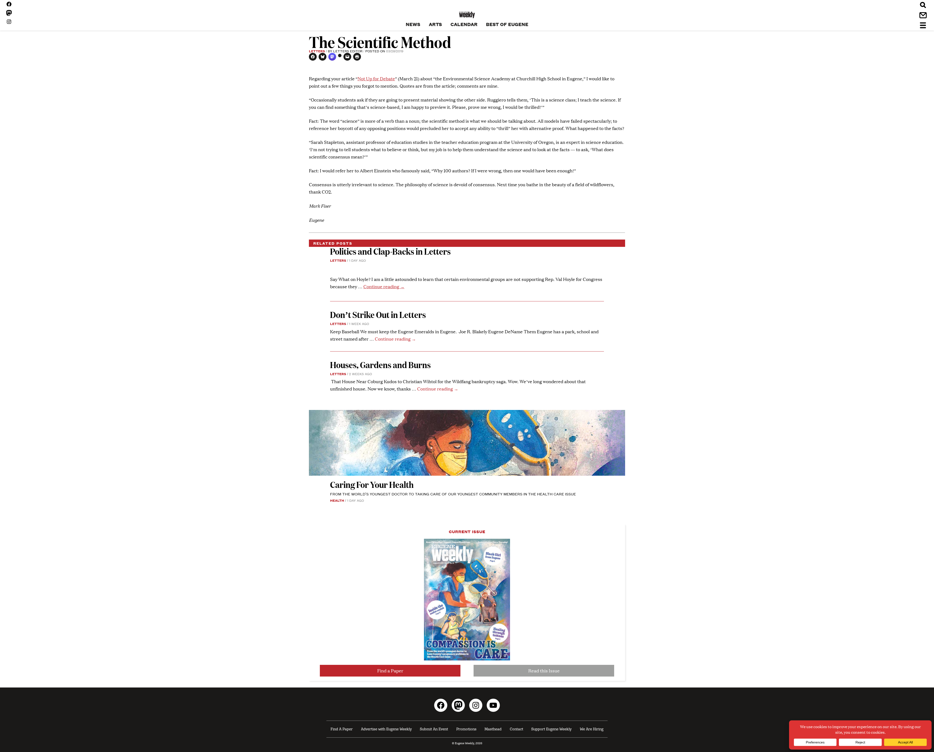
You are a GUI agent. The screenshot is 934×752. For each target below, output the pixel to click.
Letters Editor (347, 50)
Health (337, 500)
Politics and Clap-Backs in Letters (390, 251)
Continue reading (383, 286)
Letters (317, 50)
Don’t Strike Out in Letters (378, 314)
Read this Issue (544, 671)
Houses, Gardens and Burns (381, 364)
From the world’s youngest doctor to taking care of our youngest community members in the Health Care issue (453, 493)
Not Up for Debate (376, 78)
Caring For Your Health (372, 484)
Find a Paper (390, 671)
